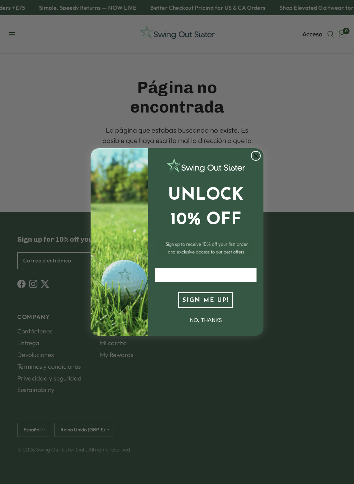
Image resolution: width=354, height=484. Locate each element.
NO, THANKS (206, 320)
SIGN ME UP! (206, 300)
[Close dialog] (256, 156)
